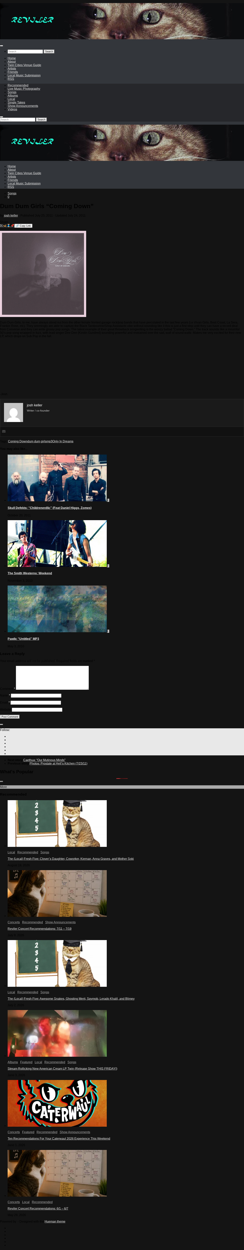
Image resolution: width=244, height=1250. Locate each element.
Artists (12, 68)
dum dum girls (37, 441)
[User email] (4, 432)
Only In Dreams (62, 441)
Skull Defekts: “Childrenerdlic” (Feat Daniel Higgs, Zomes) (50, 507)
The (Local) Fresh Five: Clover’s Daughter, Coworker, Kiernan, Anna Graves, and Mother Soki (71, 858)
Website (5, 709)
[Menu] (1, 45)
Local (11, 99)
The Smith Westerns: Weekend (30, 573)
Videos (12, 109)
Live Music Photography (24, 88)
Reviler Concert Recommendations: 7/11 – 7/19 (39, 928)
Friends (13, 72)
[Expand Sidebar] (1, 724)
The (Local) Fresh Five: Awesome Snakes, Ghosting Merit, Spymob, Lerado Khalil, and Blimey (71, 998)
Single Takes (16, 102)
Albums (13, 95)
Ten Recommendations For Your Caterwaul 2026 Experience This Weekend (59, 1138)
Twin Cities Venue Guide (24, 65)
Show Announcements (23, 106)
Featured (26, 1062)
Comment (7, 688)
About (12, 61)
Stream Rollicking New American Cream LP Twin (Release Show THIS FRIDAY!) (62, 1068)
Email (5, 702)
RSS (11, 78)
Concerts (14, 922)
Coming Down (17, 441)
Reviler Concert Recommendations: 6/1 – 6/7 (38, 1208)
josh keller (11, 215)
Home (12, 58)
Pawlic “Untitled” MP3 (23, 638)
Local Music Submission (24, 75)
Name (5, 695)
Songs (12, 92)
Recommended (18, 85)
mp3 (49, 441)
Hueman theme (55, 1221)
